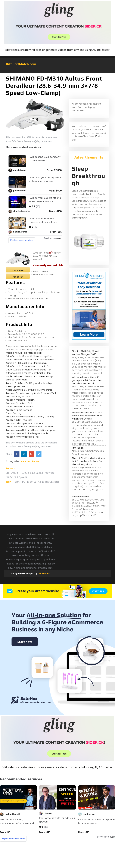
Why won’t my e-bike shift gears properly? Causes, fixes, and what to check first (87, 380)
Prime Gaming (13, 413)
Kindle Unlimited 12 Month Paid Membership (29, 376)
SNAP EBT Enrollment (17, 379)
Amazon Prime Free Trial (19, 403)
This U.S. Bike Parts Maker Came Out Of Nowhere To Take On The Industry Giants (88, 461)
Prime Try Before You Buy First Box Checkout (30, 426)
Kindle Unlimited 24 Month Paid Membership (30, 359)
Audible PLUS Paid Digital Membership (26, 362)
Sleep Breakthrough (88, 175)
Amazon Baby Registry (18, 396)
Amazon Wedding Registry (20, 399)
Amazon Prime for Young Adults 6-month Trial (31, 393)
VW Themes (43, 573)
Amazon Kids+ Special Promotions (24, 423)
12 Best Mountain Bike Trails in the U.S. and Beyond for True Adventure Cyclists (87, 415)
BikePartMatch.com (21, 64)
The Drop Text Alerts (17, 386)
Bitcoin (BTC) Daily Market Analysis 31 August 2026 (85, 353)
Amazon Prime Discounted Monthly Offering (30, 416)
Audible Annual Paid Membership (24, 352)
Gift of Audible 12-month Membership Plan (29, 356)
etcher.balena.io (80, 496)
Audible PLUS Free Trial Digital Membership (29, 383)
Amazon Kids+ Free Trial (19, 419)
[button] (57, 71)
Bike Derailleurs (30, 461)
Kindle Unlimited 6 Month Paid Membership (29, 389)
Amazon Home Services (19, 409)
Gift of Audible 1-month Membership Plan (28, 372)
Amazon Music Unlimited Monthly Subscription (31, 430)
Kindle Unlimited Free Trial (19, 406)
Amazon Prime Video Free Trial (22, 436)
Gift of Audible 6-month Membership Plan (28, 369)
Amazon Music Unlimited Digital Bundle (27, 433)
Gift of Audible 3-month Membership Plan (28, 366)
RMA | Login (78, 447)
